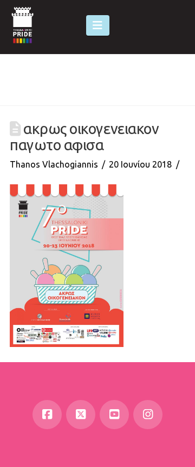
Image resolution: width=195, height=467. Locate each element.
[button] (97, 25)
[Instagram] (147, 414)
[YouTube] (114, 414)
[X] (80, 414)
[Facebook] (47, 414)
